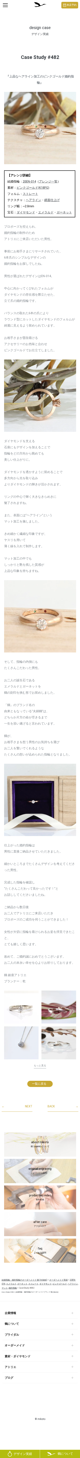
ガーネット (64, 212)
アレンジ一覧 (48, 181)
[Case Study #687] (21, 1042)
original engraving (40, 1170)
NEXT (17, 1106)
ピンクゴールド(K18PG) (33, 188)
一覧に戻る (39, 1083)
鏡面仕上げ (52, 200)
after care (40, 1223)
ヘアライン (33, 200)
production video (40, 1197)
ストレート (30, 194)
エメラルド (46, 212)
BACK (63, 1106)
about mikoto (40, 1144)
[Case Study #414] (58, 1007)
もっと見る (40, 1065)
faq (40, 1250)
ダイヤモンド (26, 212)
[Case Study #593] (58, 1044)
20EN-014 (29, 181)
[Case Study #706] (21, 1007)
